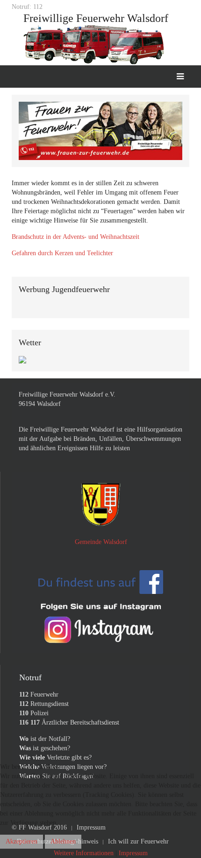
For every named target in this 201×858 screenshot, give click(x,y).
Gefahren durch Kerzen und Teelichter (62, 253)
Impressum (133, 853)
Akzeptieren (21, 841)
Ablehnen (63, 841)
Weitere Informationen (84, 853)
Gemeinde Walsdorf (101, 541)
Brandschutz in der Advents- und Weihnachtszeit (75, 236)
